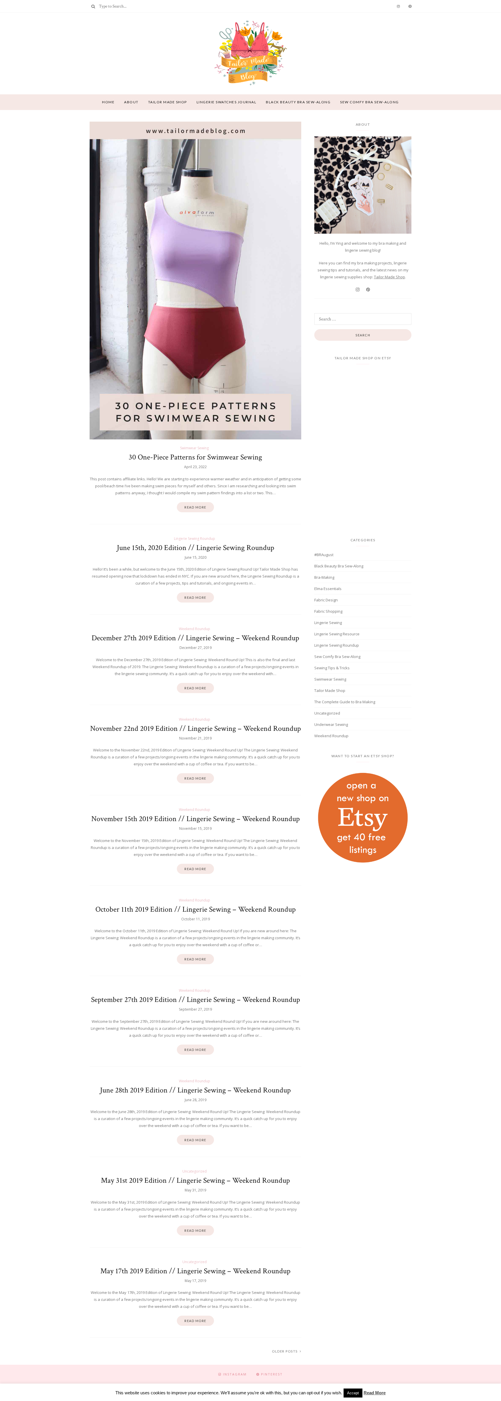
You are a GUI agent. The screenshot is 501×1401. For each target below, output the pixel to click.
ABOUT (131, 102)
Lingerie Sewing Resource (337, 634)
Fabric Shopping (328, 611)
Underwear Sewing (331, 724)
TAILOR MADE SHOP (167, 102)
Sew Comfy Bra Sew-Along (369, 102)
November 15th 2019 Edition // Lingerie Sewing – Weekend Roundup (195, 818)
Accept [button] (353, 1393)
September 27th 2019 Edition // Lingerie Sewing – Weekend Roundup (195, 999)
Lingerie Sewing (328, 622)
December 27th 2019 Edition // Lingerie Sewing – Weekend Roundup (195, 638)
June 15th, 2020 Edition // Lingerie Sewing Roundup (195, 547)
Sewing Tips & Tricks (332, 667)
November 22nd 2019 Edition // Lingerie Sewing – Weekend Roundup (195, 728)
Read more (195, 507)
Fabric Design (326, 600)
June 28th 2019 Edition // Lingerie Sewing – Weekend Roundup (195, 1090)
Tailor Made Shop (389, 277)
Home (108, 102)
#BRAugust (323, 554)
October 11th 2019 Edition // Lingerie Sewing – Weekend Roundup (195, 909)
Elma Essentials (328, 588)
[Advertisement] (363, 919)
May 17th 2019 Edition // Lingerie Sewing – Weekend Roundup (195, 1271)
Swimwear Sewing (194, 448)
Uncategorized (194, 1171)
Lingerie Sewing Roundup (194, 538)
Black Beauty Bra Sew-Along (298, 102)
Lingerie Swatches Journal (227, 102)
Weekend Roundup (194, 628)
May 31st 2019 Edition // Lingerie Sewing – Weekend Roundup (195, 1180)
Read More (375, 1392)
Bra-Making (324, 577)
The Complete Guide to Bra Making (344, 701)
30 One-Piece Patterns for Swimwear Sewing (195, 457)
